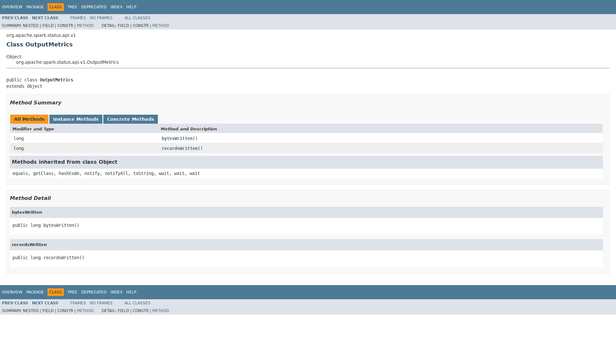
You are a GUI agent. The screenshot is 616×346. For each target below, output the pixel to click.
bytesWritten (177, 138)
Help (131, 7)
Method (85, 25)
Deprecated (94, 7)
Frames (78, 18)
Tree (72, 7)
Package (35, 7)
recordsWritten (180, 148)
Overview (12, 7)
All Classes (137, 18)
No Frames (101, 18)
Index (116, 7)
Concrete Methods (130, 119)
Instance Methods (75, 119)
